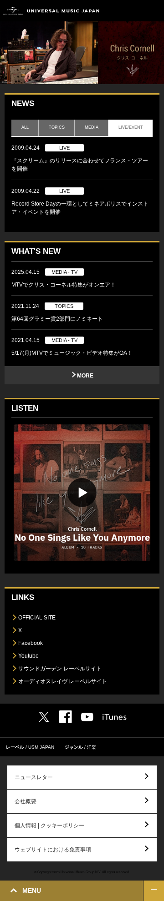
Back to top (154, 891)
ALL (25, 127)
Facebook (30, 643)
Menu (154, 10)
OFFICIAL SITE (37, 617)
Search (133, 10)
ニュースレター (34, 777)
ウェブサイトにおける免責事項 (53, 849)
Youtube (28, 656)
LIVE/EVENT (130, 127)
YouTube (87, 717)
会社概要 (25, 801)
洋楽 (91, 747)
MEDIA (91, 127)
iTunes (114, 717)
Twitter (43, 717)
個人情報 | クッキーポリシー (49, 825)
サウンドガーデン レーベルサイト (60, 668)
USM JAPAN (41, 747)
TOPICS (57, 127)
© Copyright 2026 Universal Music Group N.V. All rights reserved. (82, 872)
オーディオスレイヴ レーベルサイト (62, 681)
